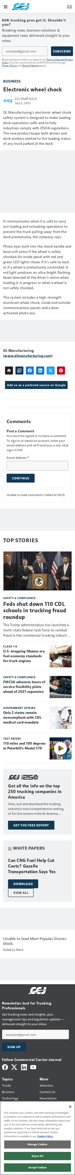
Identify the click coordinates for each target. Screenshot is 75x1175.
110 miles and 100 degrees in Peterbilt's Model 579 (24, 745)
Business (12, 81)
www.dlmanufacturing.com (27, 355)
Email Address (18, 457)
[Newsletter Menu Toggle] (69, 6)
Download (23, 884)
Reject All (37, 1156)
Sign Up (14, 1047)
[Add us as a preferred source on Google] (19, 370)
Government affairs (19, 707)
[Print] (9, 370)
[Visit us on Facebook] (5, 1067)
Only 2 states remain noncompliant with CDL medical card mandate (22, 718)
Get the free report (31, 825)
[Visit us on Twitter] (14, 1067)
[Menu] (5, 6)
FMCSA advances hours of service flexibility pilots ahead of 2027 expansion (24, 687)
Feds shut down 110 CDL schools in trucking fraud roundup (34, 610)
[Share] (30, 370)
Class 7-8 (10, 646)
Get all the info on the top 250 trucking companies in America (35, 791)
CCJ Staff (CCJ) (26, 98)
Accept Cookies (37, 1167)
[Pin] (61, 370)
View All (20, 893)
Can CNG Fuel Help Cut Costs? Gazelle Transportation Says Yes (32, 866)
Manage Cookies (38, 1144)
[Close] (70, 1106)
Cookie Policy (45, 1136)
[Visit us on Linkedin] (24, 1067)
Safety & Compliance (19, 598)
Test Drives (12, 738)
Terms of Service (30, 65)
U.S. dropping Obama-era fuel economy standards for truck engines (24, 656)
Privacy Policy (9, 65)
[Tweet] (51, 370)
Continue (20, 478)
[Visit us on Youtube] (33, 1067)
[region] (37, 1138)
